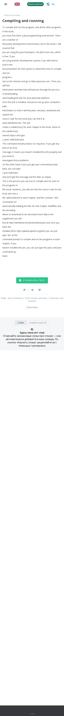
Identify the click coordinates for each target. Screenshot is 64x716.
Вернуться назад (12, 15)
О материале (32, 307)
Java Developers (16, 298)
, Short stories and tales (35, 298)
